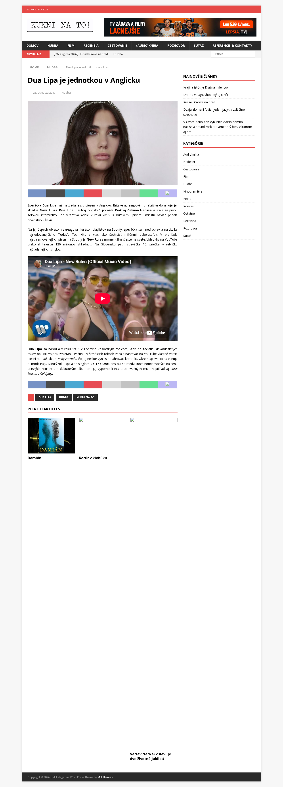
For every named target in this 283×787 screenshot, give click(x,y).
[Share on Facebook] (37, 193)
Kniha (187, 199)
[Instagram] (257, 9)
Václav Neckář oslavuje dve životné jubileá (150, 756)
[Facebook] (248, 9)
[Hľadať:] (233, 54)
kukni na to (85, 397)
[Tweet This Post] (55, 193)
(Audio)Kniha (147, 45)
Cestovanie (117, 45)
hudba (64, 397)
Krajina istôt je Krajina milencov (206, 87)
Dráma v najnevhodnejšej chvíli (205, 95)
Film (71, 45)
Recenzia (91, 45)
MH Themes (105, 777)
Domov (32, 45)
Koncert (189, 206)
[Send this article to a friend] (111, 193)
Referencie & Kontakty (232, 45)
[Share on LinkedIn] (74, 193)
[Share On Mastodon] (167, 193)
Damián (34, 457)
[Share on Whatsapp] (149, 193)
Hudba (53, 45)
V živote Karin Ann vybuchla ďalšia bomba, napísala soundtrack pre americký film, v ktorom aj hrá (217, 127)
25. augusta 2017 (44, 93)
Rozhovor (176, 45)
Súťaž (199, 45)
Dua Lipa (45, 397)
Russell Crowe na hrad (199, 102)
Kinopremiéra (193, 191)
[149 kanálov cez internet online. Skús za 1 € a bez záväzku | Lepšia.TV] (180, 34)
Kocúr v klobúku (93, 457)
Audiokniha (191, 154)
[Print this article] (130, 193)
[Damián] (51, 435)
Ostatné (189, 213)
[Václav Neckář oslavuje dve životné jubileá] (154, 584)
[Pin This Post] (93, 193)
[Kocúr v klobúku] (102, 435)
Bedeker (189, 162)
